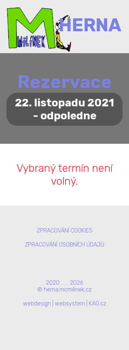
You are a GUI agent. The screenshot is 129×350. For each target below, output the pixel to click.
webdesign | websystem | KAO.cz (64, 303)
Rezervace (65, 82)
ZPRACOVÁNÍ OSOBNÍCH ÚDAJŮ (64, 244)
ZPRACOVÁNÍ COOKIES (64, 230)
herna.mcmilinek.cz (68, 289)
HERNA (90, 25)
